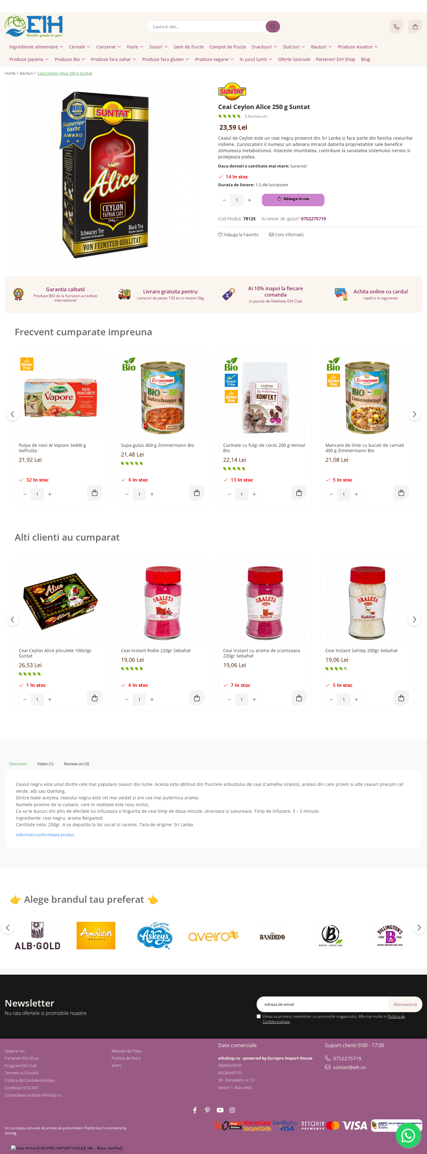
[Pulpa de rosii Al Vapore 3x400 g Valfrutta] (61, 398)
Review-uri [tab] (76, 764)
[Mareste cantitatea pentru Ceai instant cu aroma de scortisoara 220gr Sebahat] (254, 699)
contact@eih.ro (348, 1067)
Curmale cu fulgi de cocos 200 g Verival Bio (264, 448)
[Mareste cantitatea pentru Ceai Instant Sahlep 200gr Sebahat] (356, 699)
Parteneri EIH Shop (22, 1058)
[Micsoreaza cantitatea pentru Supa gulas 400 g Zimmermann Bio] (127, 494)
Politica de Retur (126, 1058)
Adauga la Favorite (241, 234)
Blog (365, 59)
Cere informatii (289, 234)
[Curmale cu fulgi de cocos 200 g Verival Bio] (265, 398)
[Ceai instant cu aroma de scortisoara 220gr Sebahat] (265, 603)
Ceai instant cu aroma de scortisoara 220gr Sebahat (261, 653)
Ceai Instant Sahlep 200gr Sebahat (361, 650)
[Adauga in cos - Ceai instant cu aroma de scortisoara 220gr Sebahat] (299, 698)
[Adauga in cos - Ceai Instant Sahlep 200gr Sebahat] (401, 698)
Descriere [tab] (18, 764)
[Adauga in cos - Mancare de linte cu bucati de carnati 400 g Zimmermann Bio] (401, 493)
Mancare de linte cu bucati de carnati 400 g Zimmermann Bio (364, 448)
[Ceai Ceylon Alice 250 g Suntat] (107, 174)
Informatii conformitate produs (45, 834)
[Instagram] (232, 1110)
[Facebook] (195, 1110)
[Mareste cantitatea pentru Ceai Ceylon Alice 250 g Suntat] (249, 200)
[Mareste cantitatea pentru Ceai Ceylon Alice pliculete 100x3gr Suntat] (49, 699)
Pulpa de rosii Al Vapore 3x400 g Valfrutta (52, 448)
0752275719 (346, 1058)
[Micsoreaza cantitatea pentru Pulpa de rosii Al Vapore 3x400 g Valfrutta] (25, 494)
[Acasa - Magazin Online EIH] (44, 26)
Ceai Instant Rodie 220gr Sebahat (156, 650)
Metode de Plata (126, 1051)
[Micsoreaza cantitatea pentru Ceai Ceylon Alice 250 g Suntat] (224, 200)
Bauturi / (28, 73)
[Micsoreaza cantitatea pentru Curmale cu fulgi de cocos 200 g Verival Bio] (229, 494)
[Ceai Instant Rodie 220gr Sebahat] (163, 603)
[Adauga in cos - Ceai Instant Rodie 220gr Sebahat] (197, 698)
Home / (12, 73)
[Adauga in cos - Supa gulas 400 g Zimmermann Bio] (197, 493)
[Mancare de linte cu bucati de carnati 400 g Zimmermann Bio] (367, 398)
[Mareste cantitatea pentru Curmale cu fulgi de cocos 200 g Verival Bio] (254, 494)
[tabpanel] (107, 174)
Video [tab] (45, 764)
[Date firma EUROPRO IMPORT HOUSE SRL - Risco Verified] (66, 1148)
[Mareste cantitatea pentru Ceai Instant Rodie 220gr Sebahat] (152, 699)
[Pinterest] (207, 1110)
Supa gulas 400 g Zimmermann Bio (157, 445)
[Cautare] (273, 26)
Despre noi (15, 1051)
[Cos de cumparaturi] (415, 27)
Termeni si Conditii (21, 1073)
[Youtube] (220, 1110)
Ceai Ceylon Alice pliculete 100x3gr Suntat (55, 653)
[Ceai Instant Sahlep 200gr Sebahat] (367, 603)
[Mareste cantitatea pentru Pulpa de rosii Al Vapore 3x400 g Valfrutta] (49, 494)
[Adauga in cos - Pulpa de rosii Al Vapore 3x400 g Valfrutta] (95, 493)
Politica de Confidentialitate (29, 1080)
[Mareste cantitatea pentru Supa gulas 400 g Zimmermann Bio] (152, 494)
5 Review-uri (256, 116)
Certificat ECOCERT (22, 1088)
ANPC (117, 1065)
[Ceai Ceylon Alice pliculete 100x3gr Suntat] (61, 603)
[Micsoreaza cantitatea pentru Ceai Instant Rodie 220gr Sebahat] (127, 699)
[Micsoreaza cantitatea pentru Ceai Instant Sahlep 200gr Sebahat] (331, 699)
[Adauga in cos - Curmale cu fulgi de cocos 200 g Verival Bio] (299, 493)
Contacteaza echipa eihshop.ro (33, 1095)
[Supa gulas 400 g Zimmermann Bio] (163, 398)
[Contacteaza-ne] (396, 27)
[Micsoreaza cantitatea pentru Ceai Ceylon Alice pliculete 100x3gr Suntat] (25, 699)
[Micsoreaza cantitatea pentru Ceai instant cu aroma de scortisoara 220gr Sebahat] (229, 699)
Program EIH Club (21, 1065)
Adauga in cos (296, 198)
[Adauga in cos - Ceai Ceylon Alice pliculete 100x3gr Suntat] (95, 698)
